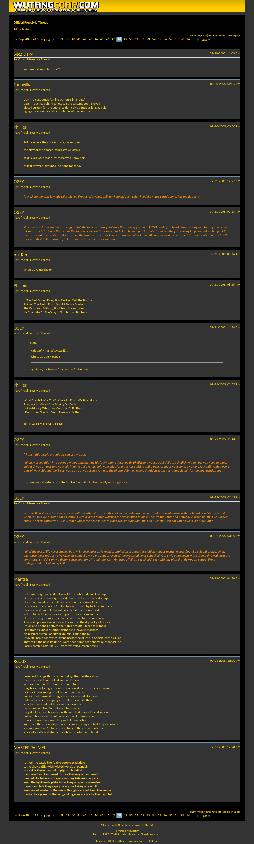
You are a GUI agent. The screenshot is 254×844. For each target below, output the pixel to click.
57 (171, 39)
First (47, 39)
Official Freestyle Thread (31, 23)
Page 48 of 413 (28, 39)
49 (125, 39)
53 (148, 39)
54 (154, 39)
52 (142, 39)
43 (90, 39)
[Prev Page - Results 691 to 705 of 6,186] (54, 40)
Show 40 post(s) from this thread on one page (215, 35)
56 (165, 39)
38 (62, 39)
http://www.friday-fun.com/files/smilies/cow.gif (55, 482)
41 (79, 39)
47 (113, 39)
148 (188, 39)
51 (136, 39)
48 (119, 39)
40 (73, 39)
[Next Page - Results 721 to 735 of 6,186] (198, 40)
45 (102, 39)
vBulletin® (134, 831)
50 (131, 39)
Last (204, 39)
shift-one (153, 841)
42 (85, 39)
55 (159, 39)
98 (182, 39)
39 (67, 39)
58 (176, 39)
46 (107, 39)
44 (96, 39)
